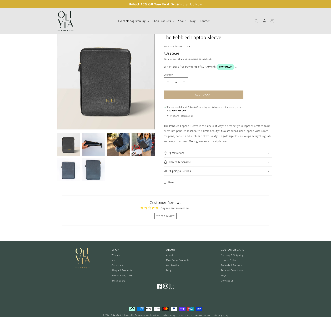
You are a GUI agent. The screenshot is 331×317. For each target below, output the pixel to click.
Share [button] (171, 182)
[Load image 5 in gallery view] (68, 169)
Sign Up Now (192, 4)
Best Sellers (118, 280)
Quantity (168, 74)
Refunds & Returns (231, 265)
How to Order (228, 260)
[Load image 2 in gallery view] (93, 144)
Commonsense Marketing (147, 315)
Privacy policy (185, 315)
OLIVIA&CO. (116, 315)
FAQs (224, 275)
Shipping (182, 58)
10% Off (147, 4)
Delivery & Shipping (232, 255)
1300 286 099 (179, 110)
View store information (180, 116)
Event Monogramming (132, 21)
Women (116, 255)
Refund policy (169, 315)
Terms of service (202, 315)
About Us (171, 255)
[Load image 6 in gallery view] (93, 169)
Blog (169, 270)
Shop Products (162, 21)
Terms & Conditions (232, 270)
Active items (183, 46)
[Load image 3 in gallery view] (118, 144)
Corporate (117, 265)
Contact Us (227, 280)
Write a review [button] (165, 216)
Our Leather (173, 265)
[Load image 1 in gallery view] (68, 144)
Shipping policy (221, 315)
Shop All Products (122, 270)
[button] (133, 21)
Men (114, 260)
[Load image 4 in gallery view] (143, 144)
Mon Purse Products (177, 260)
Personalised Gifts (122, 275)
